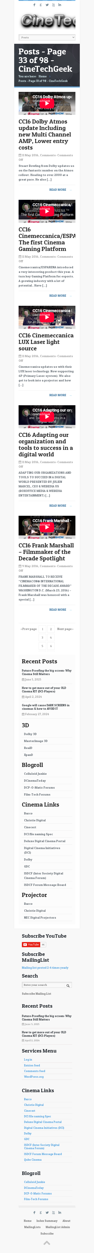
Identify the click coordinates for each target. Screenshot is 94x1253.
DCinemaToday (35, 780)
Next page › (65, 629)
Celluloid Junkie (35, 773)
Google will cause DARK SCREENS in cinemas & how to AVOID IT (46, 706)
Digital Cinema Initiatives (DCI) (42, 850)
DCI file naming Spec (38, 834)
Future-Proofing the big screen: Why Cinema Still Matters (46, 672)
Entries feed (32, 1065)
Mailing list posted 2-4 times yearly (45, 967)
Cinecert (30, 827)
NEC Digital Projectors (40, 917)
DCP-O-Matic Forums (39, 787)
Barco (28, 813)
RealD (28, 748)
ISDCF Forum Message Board (45, 885)
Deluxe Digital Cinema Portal (44, 841)
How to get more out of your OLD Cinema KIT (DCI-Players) (44, 689)
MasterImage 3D (36, 741)
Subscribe (47, 1233)
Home (43, 76)
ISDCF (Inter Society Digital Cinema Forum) (43, 875)
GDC (27, 866)
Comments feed (34, 1071)
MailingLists (32, 1227)
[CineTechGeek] (47, 21)
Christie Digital (35, 820)
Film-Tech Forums (37, 794)
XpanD (28, 755)
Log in (28, 1059)
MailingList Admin (58, 1227)
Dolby (28, 859)
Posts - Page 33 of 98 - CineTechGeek (43, 81)
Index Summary (47, 1220)
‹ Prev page (29, 629)
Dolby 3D (30, 734)
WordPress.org (34, 1076)
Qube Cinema (33, 1159)
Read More (60, 189)
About (66, 1220)
